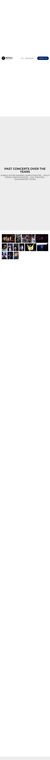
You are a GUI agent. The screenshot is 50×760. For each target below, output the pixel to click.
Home (22, 58)
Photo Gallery (29, 58)
